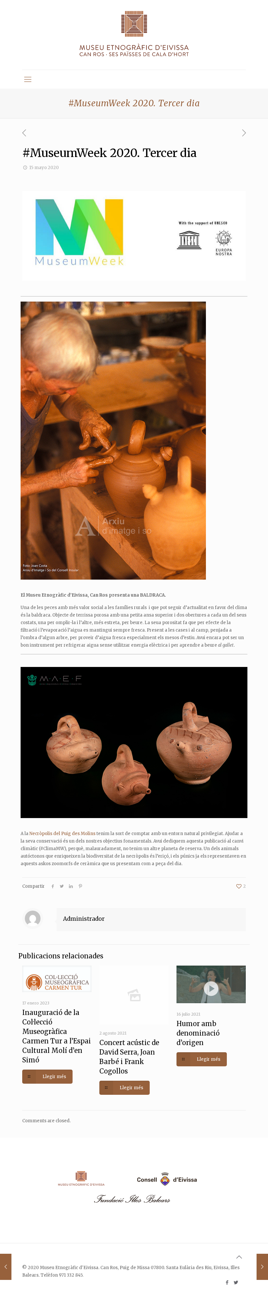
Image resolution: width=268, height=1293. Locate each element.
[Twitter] (235, 1282)
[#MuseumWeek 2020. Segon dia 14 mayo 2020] (5, 1267)
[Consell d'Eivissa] (166, 1186)
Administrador (84, 918)
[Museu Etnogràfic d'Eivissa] (134, 35)
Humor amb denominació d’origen (198, 1033)
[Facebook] (227, 1282)
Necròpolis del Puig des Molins (62, 833)
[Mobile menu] (27, 79)
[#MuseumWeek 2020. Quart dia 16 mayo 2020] (262, 1267)
